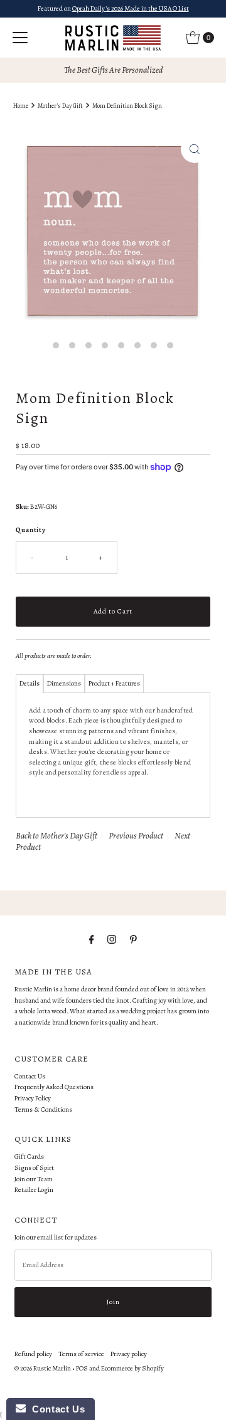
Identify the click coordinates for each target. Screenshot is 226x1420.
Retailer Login (33, 1189)
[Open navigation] (20, 38)
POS (82, 1368)
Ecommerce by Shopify (132, 1368)
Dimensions (64, 683)
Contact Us (29, 1076)
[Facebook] (91, 940)
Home (20, 106)
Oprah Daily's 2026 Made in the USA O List (130, 8)
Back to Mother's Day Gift (56, 836)
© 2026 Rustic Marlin (42, 1368)
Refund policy (33, 1354)
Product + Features (114, 683)
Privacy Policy (32, 1098)
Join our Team (33, 1179)
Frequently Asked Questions (54, 1087)
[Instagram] (111, 940)
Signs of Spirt (34, 1167)
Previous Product (136, 836)
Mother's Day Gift (60, 106)
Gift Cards (29, 1156)
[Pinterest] (133, 940)
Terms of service (81, 1354)
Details (29, 683)
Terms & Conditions (43, 1109)
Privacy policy (128, 1354)
